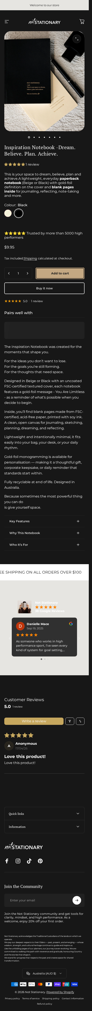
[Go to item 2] (34, 137)
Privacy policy (12, 998)
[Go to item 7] (59, 137)
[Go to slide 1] (41, 659)
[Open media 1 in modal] (77, 39)
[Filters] (69, 721)
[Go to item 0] (29, 137)
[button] (15, 164)
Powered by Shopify (60, 992)
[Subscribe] (77, 900)
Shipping (30, 258)
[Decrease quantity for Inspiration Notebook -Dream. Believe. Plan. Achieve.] (8, 273)
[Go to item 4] (44, 137)
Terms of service (31, 998)
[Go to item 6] (54, 137)
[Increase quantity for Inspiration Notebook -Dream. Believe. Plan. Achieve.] (27, 273)
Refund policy (44, 1003)
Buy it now (44, 288)
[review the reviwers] (71, 623)
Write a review (34, 721)
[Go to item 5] (49, 137)
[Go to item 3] (39, 137)
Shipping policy (50, 998)
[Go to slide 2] (44, 659)
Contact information (73, 998)
